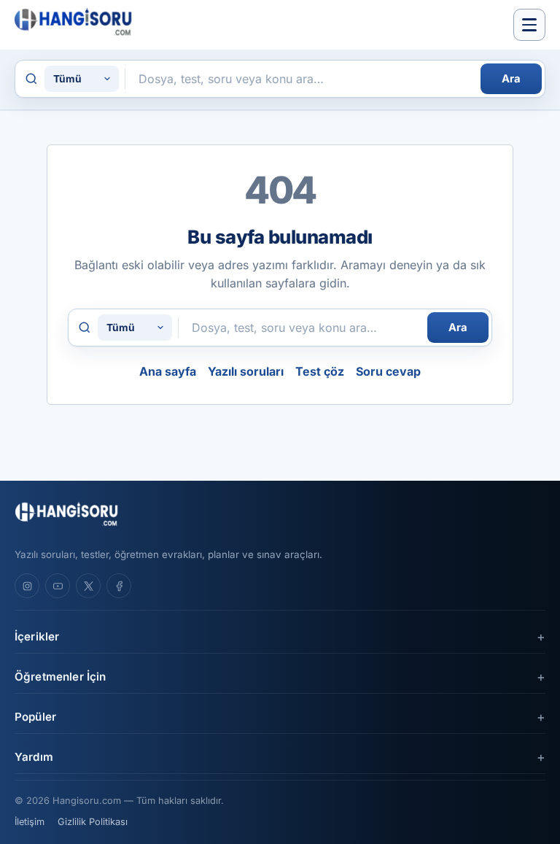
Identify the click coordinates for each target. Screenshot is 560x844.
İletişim (29, 821)
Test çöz (319, 371)
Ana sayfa (167, 371)
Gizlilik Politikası (93, 821)
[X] (88, 585)
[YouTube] (57, 585)
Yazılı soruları (246, 371)
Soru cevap (388, 371)
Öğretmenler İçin (60, 677)
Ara (511, 78)
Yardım (34, 757)
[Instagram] (27, 585)
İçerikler (37, 636)
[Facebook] (118, 585)
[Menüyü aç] (529, 25)
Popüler (35, 717)
